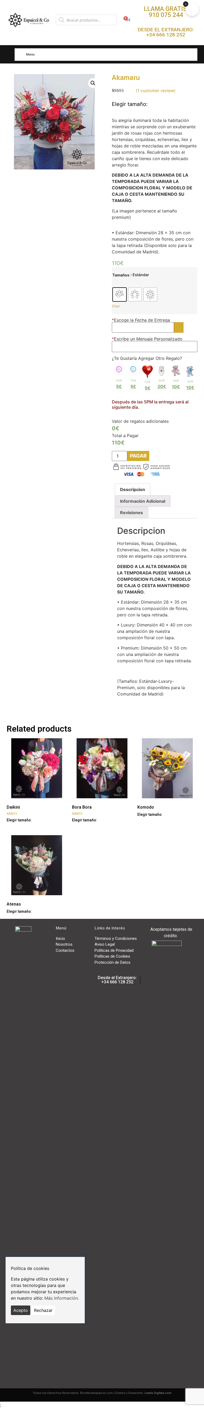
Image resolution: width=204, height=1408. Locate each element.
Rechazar (43, 1310)
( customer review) (156, 90)
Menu (30, 54)
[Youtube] (19, 1356)
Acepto (20, 1310)
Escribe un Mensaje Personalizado (147, 339)
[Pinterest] (28, 1374)
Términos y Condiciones (116, 938)
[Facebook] (19, 1338)
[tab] (132, 489)
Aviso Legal (105, 944)
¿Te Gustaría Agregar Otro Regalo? (147, 358)
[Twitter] (38, 1338)
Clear (116, 306)
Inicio (60, 938)
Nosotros (64, 944)
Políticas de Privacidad (114, 950)
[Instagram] (38, 1356)
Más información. (61, 1298)
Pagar (138, 456)
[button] (165, 12)
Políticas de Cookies (112, 956)
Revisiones (131, 512)
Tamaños (120, 275)
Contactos (65, 950)
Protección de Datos (112, 962)
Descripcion (132, 489)
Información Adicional (142, 501)
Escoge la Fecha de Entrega (141, 320)
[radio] (119, 294)
